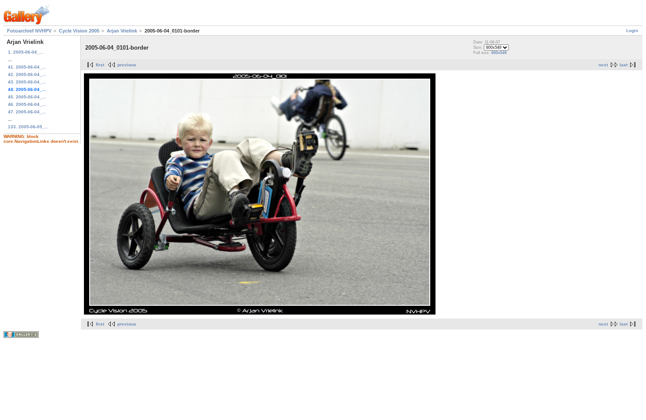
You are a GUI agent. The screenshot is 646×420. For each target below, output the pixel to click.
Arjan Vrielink (122, 30)
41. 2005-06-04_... (27, 67)
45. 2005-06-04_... (27, 96)
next (603, 64)
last (624, 64)
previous (126, 64)
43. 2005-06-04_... (27, 82)
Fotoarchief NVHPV (29, 30)
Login (632, 30)
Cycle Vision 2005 (79, 30)
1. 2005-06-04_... (26, 52)
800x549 (499, 53)
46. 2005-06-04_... (27, 104)
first (100, 64)
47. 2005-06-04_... (27, 111)
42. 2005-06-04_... (27, 74)
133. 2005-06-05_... (28, 126)
